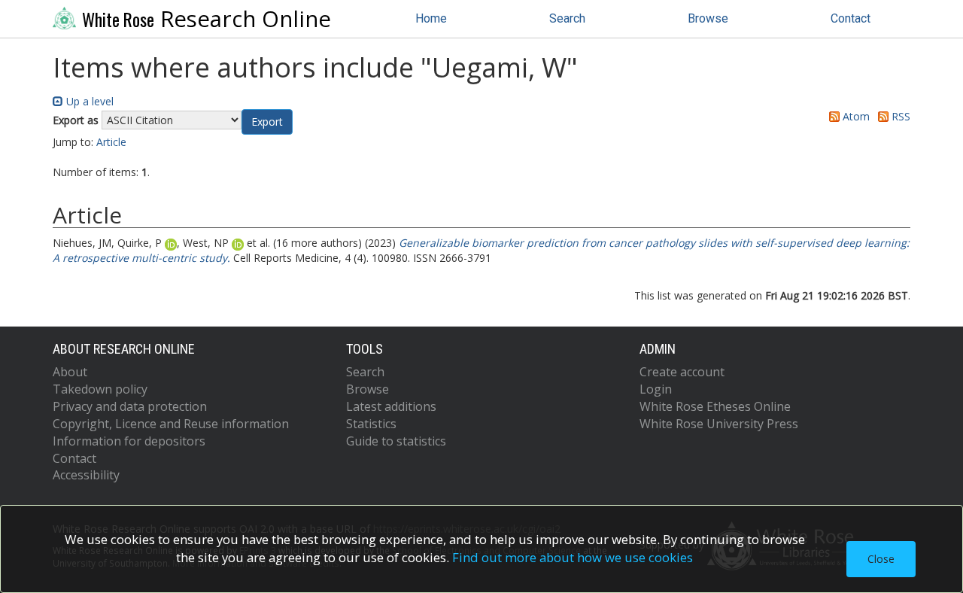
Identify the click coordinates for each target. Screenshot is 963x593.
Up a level (88, 101)
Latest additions (391, 406)
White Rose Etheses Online (715, 406)
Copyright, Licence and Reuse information (171, 423)
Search (567, 18)
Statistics (371, 423)
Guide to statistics (396, 441)
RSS (899, 116)
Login (655, 389)
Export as (76, 120)
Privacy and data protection (130, 406)
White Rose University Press (718, 423)
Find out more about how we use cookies (572, 557)
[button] (267, 122)
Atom (855, 116)
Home (431, 18)
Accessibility (86, 475)
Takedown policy (100, 389)
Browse (708, 18)
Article (111, 142)
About (70, 371)
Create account (682, 371)
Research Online (206, 19)
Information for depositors (129, 441)
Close (881, 559)
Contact (850, 18)
